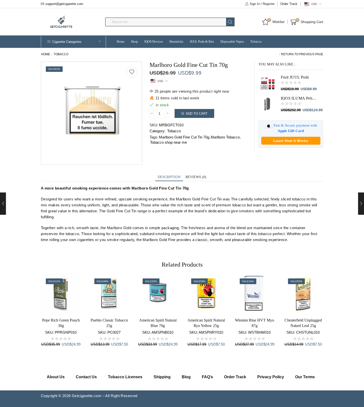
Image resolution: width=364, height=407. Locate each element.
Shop (134, 41)
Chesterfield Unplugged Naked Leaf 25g (303, 323)
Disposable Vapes (232, 41)
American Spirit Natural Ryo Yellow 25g (206, 323)
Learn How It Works (290, 141)
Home (121, 41)
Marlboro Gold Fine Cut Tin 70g (184, 137)
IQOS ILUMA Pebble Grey (299, 98)
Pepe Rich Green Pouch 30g (61, 323)
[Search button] (230, 22)
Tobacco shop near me (168, 142)
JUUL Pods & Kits (202, 41)
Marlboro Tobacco (225, 137)
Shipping (162, 377)
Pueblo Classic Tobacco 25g (109, 323)
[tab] (169, 177)
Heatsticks (176, 41)
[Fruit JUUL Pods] (267, 83)
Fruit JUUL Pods (295, 77)
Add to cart (197, 113)
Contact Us (86, 377)
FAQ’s (207, 377)
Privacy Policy (270, 377)
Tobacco (256, 41)
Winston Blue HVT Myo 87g (254, 323)
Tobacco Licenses (125, 377)
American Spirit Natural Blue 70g (158, 323)
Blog (186, 377)
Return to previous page (302, 54)
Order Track (288, 4)
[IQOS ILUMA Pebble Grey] (267, 104)
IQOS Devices (153, 41)
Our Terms (305, 377)
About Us (56, 377)
